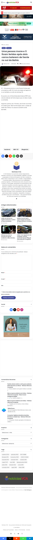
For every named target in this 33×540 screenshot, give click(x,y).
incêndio (23, 459)
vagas (14, 467)
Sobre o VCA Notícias (20, 529)
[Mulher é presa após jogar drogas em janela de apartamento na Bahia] (24, 213)
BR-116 (23, 454)
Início (4, 44)
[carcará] (16, 36)
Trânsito (9, 48)
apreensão (14, 454)
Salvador (12, 464)
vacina (20, 464)
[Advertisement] (16, 129)
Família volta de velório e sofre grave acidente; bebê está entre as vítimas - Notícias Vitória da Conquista (19, 385)
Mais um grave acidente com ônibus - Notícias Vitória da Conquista (19, 401)
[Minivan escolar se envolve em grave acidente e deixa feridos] (8, 229)
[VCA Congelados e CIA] (16, 7)
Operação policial (22, 462)
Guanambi (5, 459)
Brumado (5, 457)
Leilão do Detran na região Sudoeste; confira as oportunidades (8, 220)
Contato (28, 529)
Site (2, 285)
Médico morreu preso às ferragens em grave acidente (17, 13)
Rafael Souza (11, 408)
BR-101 (16, 149)
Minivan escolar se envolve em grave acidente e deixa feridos (8, 236)
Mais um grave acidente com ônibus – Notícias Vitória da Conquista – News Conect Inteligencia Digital (19, 395)
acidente (7, 149)
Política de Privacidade (8, 529)
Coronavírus (15, 457)
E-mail (3, 279)
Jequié (5, 462)
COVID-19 (24, 457)
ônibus (21, 467)
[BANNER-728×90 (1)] (16, 29)
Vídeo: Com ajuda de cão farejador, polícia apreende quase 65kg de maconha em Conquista (24, 237)
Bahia (7, 44)
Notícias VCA (6, 63)
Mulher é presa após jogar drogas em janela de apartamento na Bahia (24, 220)
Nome (3, 272)
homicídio (14, 459)
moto (12, 462)
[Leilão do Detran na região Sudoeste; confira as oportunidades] (8, 213)
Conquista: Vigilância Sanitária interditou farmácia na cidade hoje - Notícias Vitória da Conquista (18, 417)
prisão (4, 464)
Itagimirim (25, 149)
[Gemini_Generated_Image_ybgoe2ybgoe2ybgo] (16, 23)
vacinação (5, 467)
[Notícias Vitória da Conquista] (13, 2)
